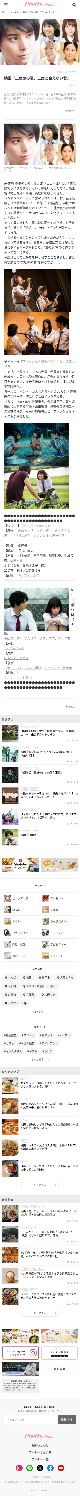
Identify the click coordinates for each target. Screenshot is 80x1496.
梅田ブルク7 (12, 638)
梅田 (29, 977)
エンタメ (14, 12)
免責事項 (46, 1477)
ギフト (33, 1051)
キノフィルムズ (28, 575)
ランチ (48, 1051)
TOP (4, 12)
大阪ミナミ (66, 977)
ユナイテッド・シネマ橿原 (22, 668)
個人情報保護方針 (13, 1482)
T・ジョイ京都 (14, 648)
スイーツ (29, 1035)
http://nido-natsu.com (38, 525)
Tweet (70, 111)
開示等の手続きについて (63, 1482)
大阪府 (12, 986)
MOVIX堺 (64, 638)
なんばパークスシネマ (39, 638)
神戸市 (46, 977)
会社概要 (34, 1477)
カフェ (10, 1043)
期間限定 (11, 1035)
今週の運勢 (27, 1043)
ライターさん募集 (40, 1452)
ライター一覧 (40, 1459)
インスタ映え (14, 1051)
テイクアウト (50, 1043)
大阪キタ (50, 994)
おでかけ (47, 1035)
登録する (67, 1419)
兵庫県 (30, 994)
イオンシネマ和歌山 (18, 677)
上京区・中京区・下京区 (41, 986)
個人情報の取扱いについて (37, 1482)
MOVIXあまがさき (16, 658)
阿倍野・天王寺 (17, 1003)
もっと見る (37, 1012)
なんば (12, 977)
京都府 (12, 994)
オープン (64, 1035)
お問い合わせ (40, 1445)
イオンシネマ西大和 (58, 668)
